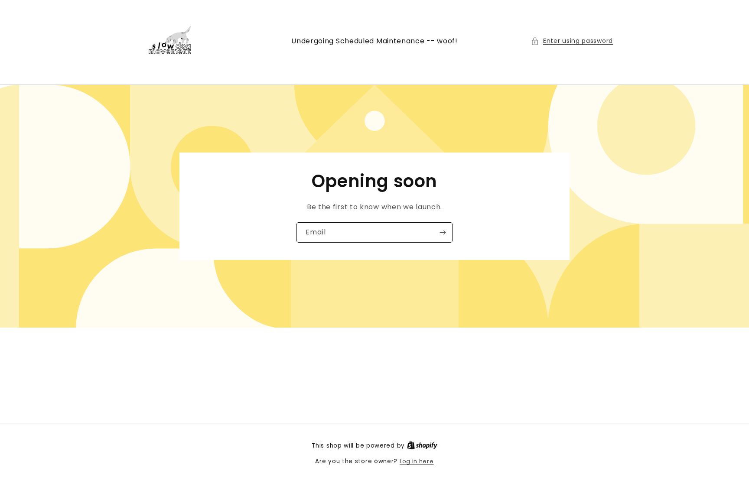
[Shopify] (422, 446)
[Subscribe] (442, 232)
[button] (572, 41)
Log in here (417, 461)
